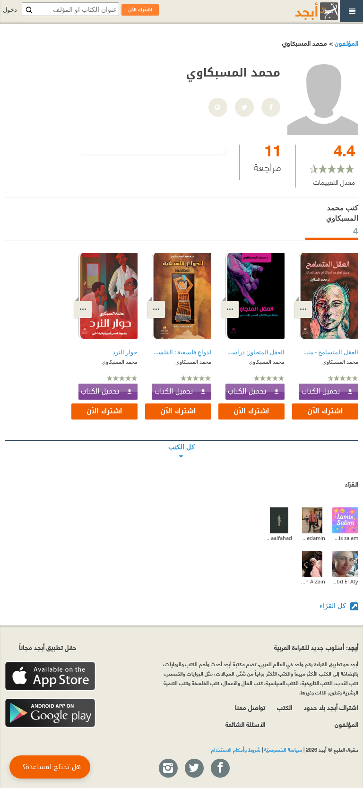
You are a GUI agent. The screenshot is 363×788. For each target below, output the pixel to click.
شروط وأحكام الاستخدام (235, 749)
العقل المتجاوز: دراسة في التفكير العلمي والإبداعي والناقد (255, 352)
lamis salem (345, 537)
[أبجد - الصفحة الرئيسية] (305, 11)
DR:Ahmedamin (312, 537)
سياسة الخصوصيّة (283, 749)
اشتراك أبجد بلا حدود (331, 707)
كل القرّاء (334, 605)
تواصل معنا (250, 707)
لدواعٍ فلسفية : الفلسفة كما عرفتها (181, 352)
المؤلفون (345, 43)
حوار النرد (125, 352)
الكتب (284, 707)
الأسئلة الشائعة (245, 724)
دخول (10, 10)
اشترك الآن (325, 411)
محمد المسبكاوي (340, 361)
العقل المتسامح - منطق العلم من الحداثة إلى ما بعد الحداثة (328, 352)
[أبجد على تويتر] (194, 769)
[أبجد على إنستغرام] (168, 769)
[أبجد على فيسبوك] (220, 769)
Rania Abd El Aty (345, 581)
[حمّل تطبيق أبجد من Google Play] (50, 713)
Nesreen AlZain (312, 581)
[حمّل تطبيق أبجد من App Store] (50, 676)
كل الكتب (181, 440)
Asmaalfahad (279, 537)
